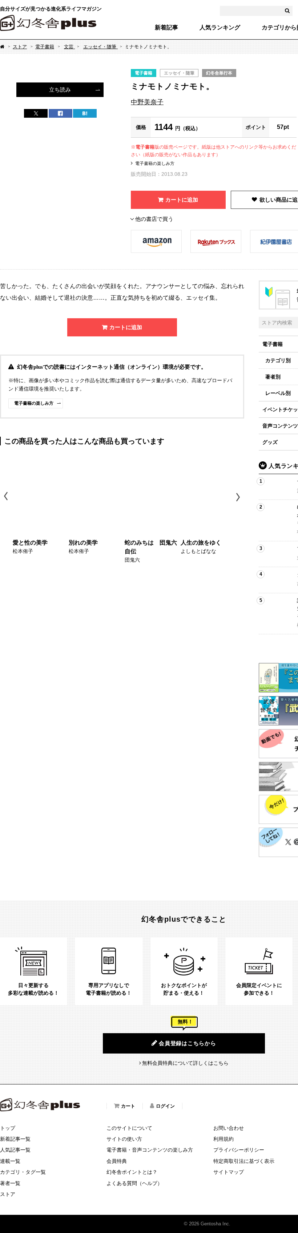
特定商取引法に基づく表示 (243, 1161)
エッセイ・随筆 (100, 46)
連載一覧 (10, 1161)
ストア (20, 46)
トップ (7, 1128)
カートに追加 (181, 199)
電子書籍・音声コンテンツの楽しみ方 (149, 1150)
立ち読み (60, 89)
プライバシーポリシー (238, 1150)
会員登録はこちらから (187, 1043)
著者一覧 (10, 1183)
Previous (6, 497)
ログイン (165, 1106)
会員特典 (116, 1161)
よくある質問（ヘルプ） (134, 1183)
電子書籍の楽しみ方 (154, 163)
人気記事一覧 (15, 1150)
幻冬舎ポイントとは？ (131, 1172)
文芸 (69, 46)
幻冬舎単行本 (219, 73)
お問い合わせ (228, 1128)
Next (238, 497)
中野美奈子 (147, 102)
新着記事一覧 (15, 1139)
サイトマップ (228, 1172)
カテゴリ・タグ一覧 (23, 1172)
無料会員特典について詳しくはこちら (185, 1063)
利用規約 (223, 1139)
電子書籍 (44, 46)
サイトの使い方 (124, 1139)
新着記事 (166, 28)
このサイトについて (129, 1128)
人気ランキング (220, 28)
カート (128, 1106)
